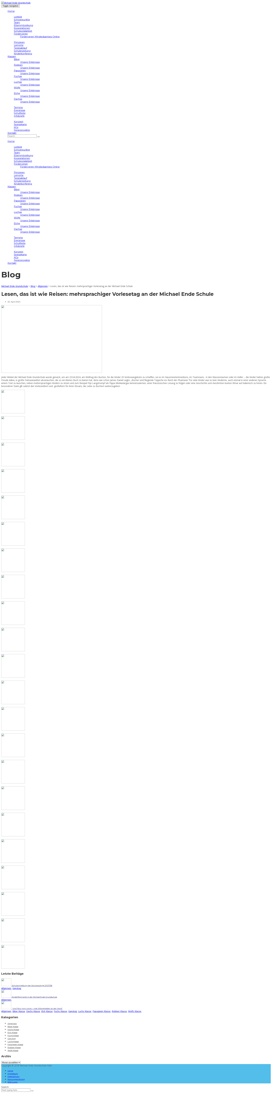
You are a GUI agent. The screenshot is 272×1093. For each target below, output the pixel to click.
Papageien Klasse (101, 1011)
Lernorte (18, 45)
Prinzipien (19, 42)
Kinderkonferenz (23, 53)
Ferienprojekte (22, 130)
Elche (17, 93)
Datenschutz (13, 1076)
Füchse (18, 76)
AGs (16, 127)
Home (11, 11)
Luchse (18, 82)
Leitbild (18, 16)
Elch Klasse (47, 1011)
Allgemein (6, 988)
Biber (17, 59)
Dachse (18, 99)
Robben (18, 65)
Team (17, 22)
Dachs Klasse (33, 1011)
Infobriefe (19, 116)
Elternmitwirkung (23, 25)
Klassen (12, 56)
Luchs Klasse (84, 1011)
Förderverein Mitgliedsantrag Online (40, 36)
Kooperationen (22, 28)
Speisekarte (20, 124)
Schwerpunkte (22, 19)
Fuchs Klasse (60, 1011)
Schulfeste (20, 113)
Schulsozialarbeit (23, 31)
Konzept (18, 121)
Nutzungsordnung (16, 1079)
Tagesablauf (20, 48)
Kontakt (12, 133)
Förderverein (21, 33)
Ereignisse (19, 110)
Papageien (20, 70)
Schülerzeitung (22, 50)
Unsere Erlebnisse (30, 62)
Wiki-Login (13, 1082)
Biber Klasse (18, 1011)
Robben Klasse (119, 1011)
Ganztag (16, 988)
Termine (18, 107)
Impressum (13, 1073)
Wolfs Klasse (134, 1011)
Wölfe (17, 87)
